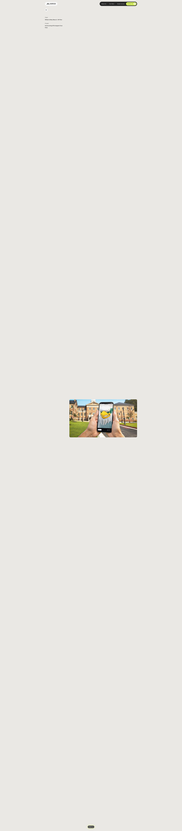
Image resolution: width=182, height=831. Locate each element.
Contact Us (130, 4)
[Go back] (46, 10)
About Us (104, 4)
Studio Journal (120, 4)
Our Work (111, 4)
